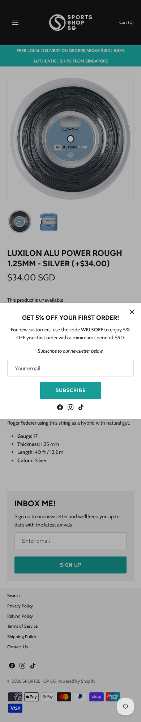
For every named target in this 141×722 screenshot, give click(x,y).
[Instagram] (70, 408)
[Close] (132, 312)
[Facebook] (60, 408)
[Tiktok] (81, 408)
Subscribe (71, 390)
